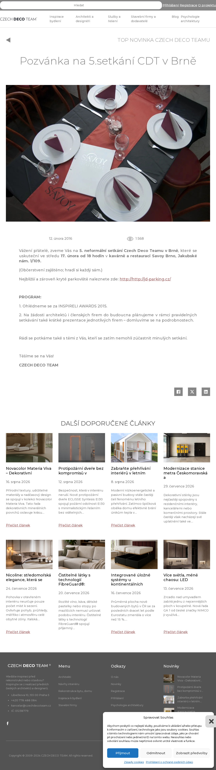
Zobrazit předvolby (191, 753)
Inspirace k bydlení (70, 698)
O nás (114, 677)
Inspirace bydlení (57, 19)
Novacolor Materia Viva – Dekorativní (28, 470)
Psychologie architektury (190, 19)
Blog (175, 17)
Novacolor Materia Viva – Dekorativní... (189, 678)
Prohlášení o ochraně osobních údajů (169, 762)
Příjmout (123, 753)
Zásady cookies (134, 762)
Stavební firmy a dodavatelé (143, 19)
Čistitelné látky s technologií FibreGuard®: (74, 580)
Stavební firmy (67, 705)
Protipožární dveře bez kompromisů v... (190, 688)
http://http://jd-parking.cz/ (145, 279)
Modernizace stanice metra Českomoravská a (185, 473)
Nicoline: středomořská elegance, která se (28, 577)
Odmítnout (156, 753)
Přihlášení (171, 5)
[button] (207, 717)
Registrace (188, 5)
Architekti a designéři (84, 19)
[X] (192, 392)
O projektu (207, 5)
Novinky (116, 684)
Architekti (64, 677)
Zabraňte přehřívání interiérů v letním (130, 470)
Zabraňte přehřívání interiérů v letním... (189, 699)
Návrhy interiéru (68, 684)
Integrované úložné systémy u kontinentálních (130, 580)
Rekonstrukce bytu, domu (75, 691)
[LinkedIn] (206, 392)
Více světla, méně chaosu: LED (180, 577)
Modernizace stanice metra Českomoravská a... (189, 711)
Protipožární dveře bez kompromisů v (81, 470)
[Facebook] (178, 392)
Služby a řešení (114, 19)
